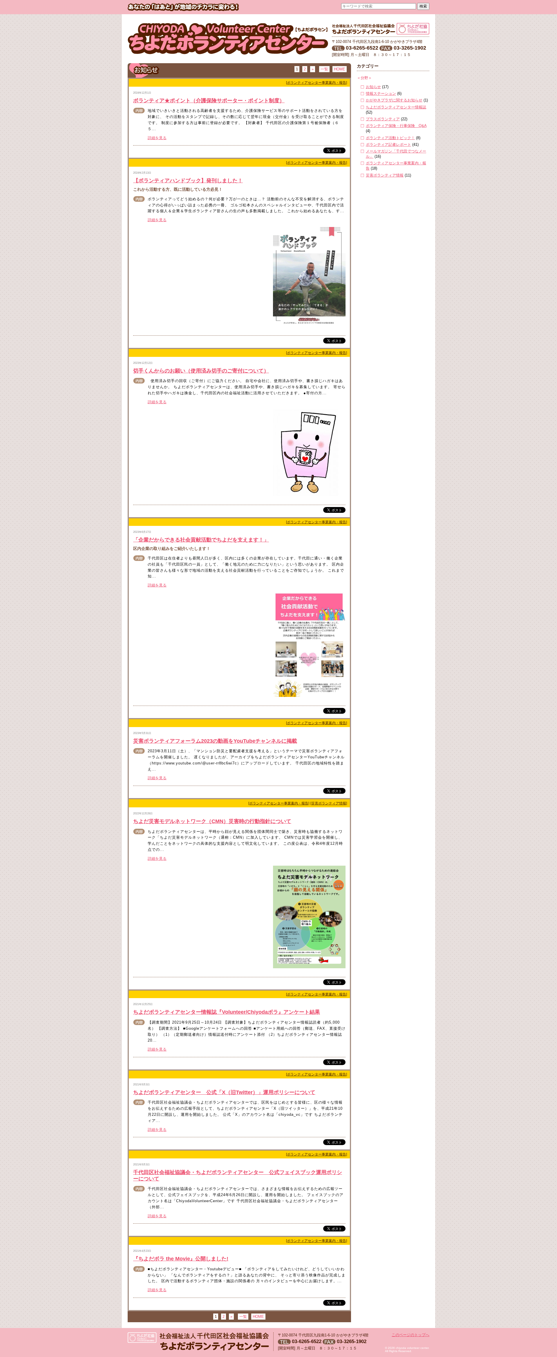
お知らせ (373, 87)
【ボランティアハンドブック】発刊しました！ (188, 181)
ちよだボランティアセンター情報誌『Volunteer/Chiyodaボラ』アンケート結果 (226, 1012)
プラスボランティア (383, 119)
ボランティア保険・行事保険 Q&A (396, 125)
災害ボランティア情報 (385, 175)
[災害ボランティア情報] (328, 803)
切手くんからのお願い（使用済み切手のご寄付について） (201, 371)
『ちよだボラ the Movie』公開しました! (180, 1259)
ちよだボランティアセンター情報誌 (396, 107)
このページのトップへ (410, 1335)
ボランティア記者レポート (388, 144)
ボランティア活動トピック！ (390, 138)
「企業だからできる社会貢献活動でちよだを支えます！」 (201, 540)
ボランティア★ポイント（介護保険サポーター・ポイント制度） (209, 100)
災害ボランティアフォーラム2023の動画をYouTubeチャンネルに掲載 (215, 741)
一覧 (324, 69)
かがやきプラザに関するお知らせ (394, 100)
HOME (339, 69)
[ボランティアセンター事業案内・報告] (316, 83)
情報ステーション (381, 93)
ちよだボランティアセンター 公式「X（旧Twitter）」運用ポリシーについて (224, 1092)
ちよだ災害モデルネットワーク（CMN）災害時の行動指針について (212, 821)
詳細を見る (157, 138)
